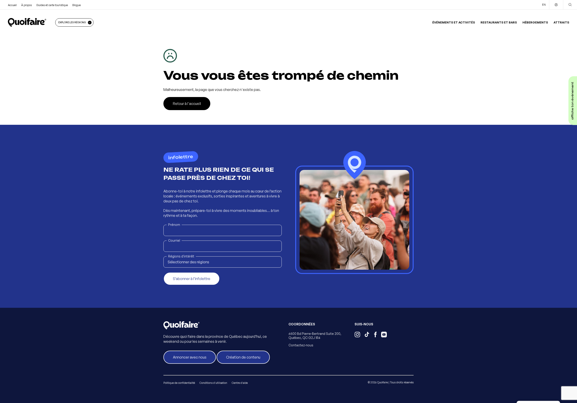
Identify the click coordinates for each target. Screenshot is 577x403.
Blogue (76, 5)
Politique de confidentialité (179, 382)
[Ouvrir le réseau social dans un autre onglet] (357, 335)
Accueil (12, 5)
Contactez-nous (300, 345)
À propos (26, 5)
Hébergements (535, 22)
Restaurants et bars (499, 22)
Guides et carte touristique (52, 5)
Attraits (561, 22)
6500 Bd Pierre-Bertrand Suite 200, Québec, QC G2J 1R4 (314, 336)
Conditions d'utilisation (213, 382)
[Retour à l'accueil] (27, 22)
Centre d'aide (240, 382)
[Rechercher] (570, 4)
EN (544, 4)
